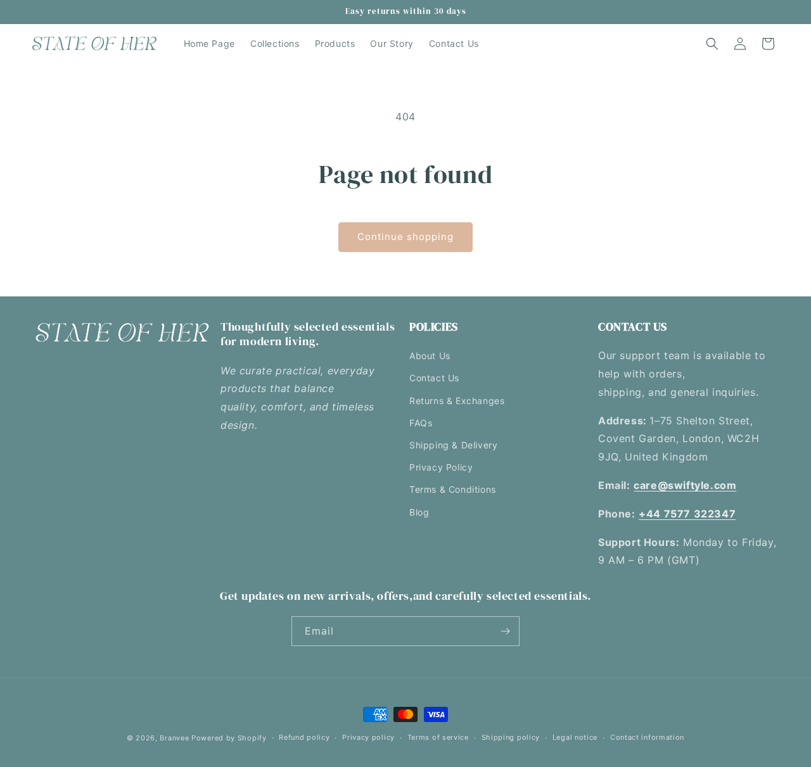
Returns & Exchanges (456, 400)
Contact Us (434, 377)
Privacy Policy (441, 467)
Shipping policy (511, 737)
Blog (419, 512)
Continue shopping (405, 237)
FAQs (420, 422)
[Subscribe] (505, 631)
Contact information (647, 737)
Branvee (174, 737)
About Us (429, 355)
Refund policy (304, 737)
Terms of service (438, 737)
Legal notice (574, 737)
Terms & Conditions (452, 489)
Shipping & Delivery (453, 445)
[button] (712, 44)
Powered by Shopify (229, 737)
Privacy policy (368, 737)
